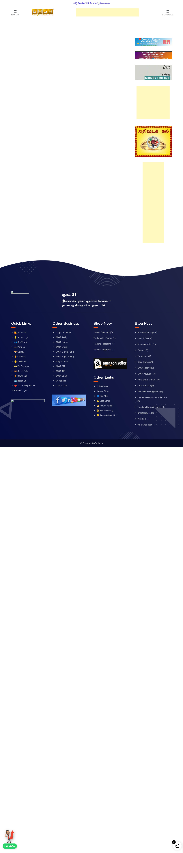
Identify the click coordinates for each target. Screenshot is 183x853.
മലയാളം (105, 3)
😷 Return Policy (104, 405)
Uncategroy (142, 413)
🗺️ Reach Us (20, 381)
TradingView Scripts (103, 338)
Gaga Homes (143, 362)
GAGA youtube (144, 374)
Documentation (144, 344)
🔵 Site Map (102, 396)
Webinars (141, 419)
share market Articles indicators (152, 397)
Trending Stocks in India (148, 407)
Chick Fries (60, 381)
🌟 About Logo (21, 337)
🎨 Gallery (19, 352)
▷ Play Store (102, 386)
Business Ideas (144, 332)
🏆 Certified (19, 356)
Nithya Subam (62, 361)
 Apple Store (103, 391)
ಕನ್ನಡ (98, 3)
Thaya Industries (63, 332)
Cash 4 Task (61, 385)
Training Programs (102, 344)
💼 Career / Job (21, 371)
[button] (15, 11)
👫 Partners (19, 347)
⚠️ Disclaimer (103, 401)
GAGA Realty (61, 337)
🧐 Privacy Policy (105, 410)
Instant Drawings (102, 332)
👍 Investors (20, 361)
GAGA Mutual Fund (64, 352)
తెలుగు (93, 3)
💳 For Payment (21, 366)
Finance (141, 350)
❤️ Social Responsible (24, 385)
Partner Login (20, 390)
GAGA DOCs (61, 376)
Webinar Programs (102, 349)
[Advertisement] (107, 12)
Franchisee (142, 356)
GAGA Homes (61, 342)
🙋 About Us (20, 332)
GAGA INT (60, 371)
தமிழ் (75, 3)
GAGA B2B (60, 366)
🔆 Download (20, 376)
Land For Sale (144, 385)
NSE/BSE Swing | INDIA (148, 391)
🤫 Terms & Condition (107, 415)
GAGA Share (61, 347)
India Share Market (146, 379)
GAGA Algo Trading (64, 356)
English (81, 3)
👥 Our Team (20, 342)
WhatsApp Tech (144, 424)
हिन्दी (87, 3)
